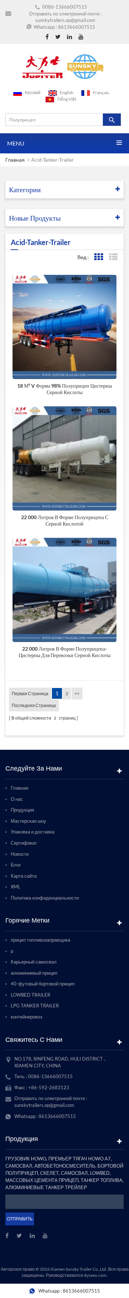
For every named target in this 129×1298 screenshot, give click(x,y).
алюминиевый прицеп (34, 973)
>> (77, 693)
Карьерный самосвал (34, 962)
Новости (20, 854)
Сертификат (24, 843)
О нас (17, 799)
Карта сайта (24, 876)
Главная (15, 160)
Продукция (22, 810)
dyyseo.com (95, 1275)
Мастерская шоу (28, 821)
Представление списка (113, 257)
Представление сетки (98, 257)
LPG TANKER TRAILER (35, 1005)
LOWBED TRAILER (30, 995)
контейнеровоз (26, 1017)
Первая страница (30, 693)
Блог (16, 865)
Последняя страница (34, 705)
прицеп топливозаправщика (40, 940)
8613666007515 (76, 27)
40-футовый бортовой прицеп (43, 984)
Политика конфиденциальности (45, 898)
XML (15, 887)
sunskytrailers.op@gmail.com (65, 20)
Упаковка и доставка (32, 832)
